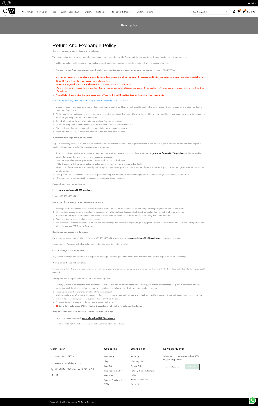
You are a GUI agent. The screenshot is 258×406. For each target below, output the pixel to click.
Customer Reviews (145, 11)
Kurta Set (108, 366)
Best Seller (42, 11)
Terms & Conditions (139, 379)
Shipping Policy (138, 361)
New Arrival (27, 11)
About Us (135, 356)
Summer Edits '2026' (70, 11)
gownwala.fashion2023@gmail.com (168, 153)
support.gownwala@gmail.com (68, 362)
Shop (53, 11)
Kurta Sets (100, 11)
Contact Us (135, 384)
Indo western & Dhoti (113, 370)
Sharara (88, 11)
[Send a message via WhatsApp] (252, 400)
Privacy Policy (137, 366)
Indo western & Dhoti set (121, 11)
